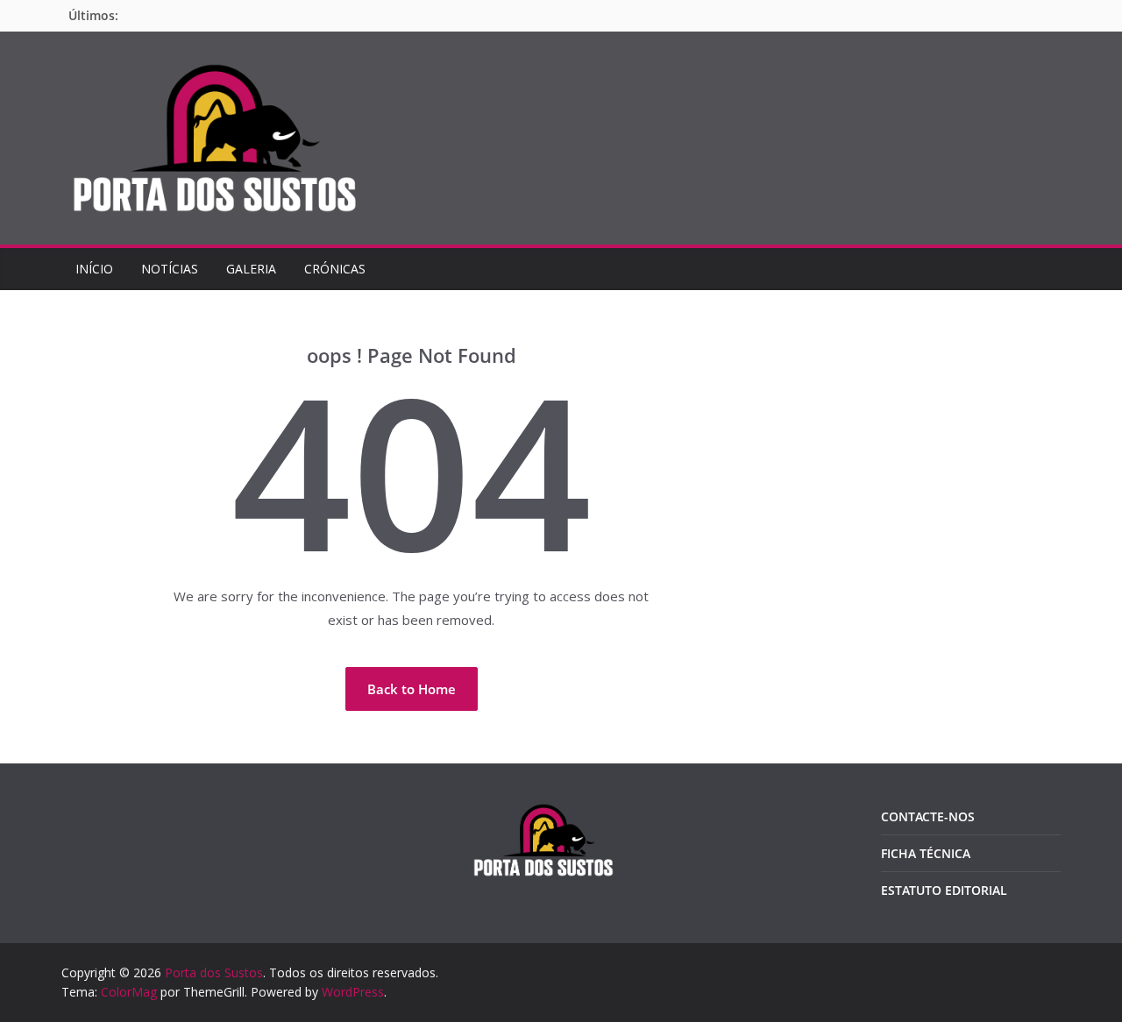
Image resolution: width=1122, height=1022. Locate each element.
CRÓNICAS (335, 268)
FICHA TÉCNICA (925, 853)
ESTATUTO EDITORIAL (944, 890)
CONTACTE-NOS (928, 816)
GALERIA (251, 268)
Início (94, 268)
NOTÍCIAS (169, 268)
